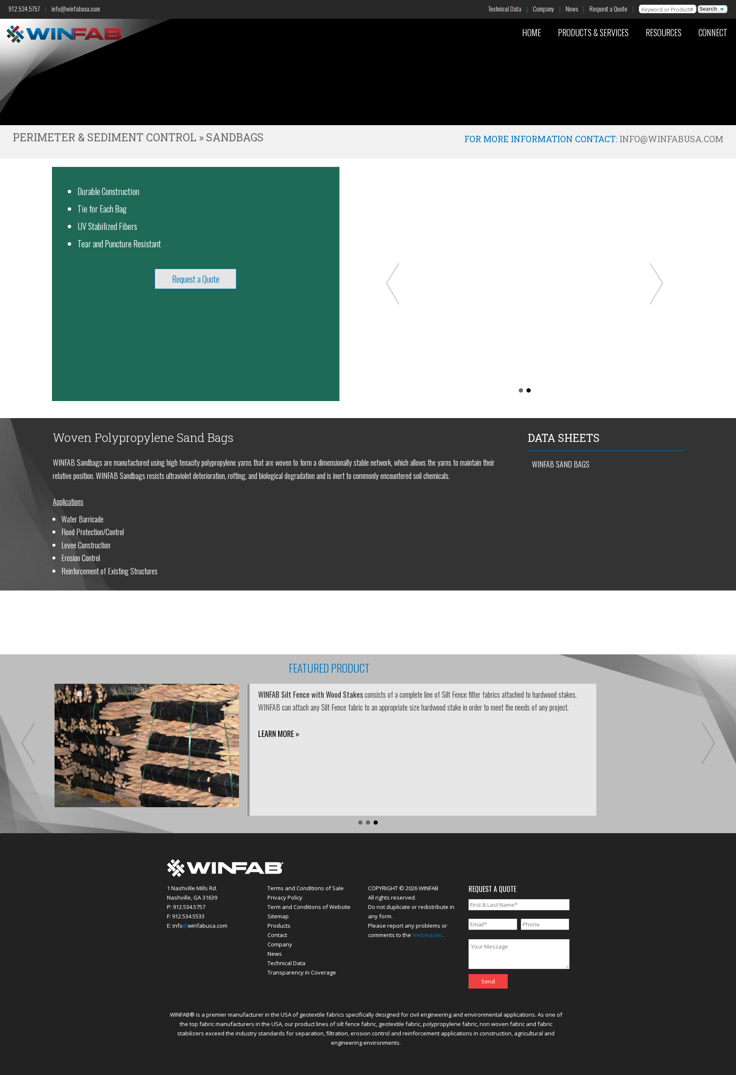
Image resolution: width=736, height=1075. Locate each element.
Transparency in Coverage (301, 972)
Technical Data (504, 8)
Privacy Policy (284, 897)
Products (278, 925)
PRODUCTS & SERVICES (593, 32)
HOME (531, 32)
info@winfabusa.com (76, 8)
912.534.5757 (24, 8)
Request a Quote (608, 8)
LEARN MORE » (278, 733)
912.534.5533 (188, 916)
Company (543, 8)
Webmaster (427, 935)
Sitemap (278, 916)
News (572, 8)
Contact (277, 935)
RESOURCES (663, 32)
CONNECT (713, 32)
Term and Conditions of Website (309, 907)
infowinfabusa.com (199, 925)
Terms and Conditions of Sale (305, 888)
